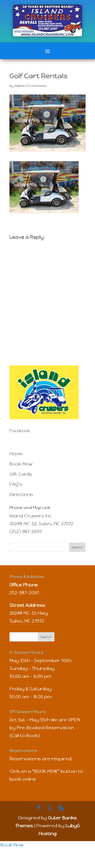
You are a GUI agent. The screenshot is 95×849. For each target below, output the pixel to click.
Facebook (19, 430)
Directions (21, 494)
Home (16, 454)
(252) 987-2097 (25, 532)
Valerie (19, 86)
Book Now (21, 464)
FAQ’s (15, 484)
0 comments (37, 86)
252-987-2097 (24, 593)
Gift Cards (20, 474)
